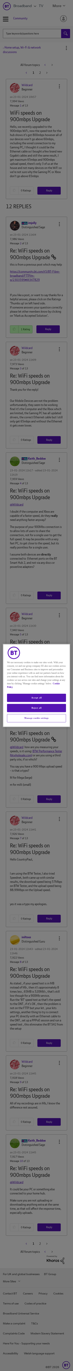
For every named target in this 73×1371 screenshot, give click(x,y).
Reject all (37, 708)
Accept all (36, 697)
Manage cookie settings (36, 718)
